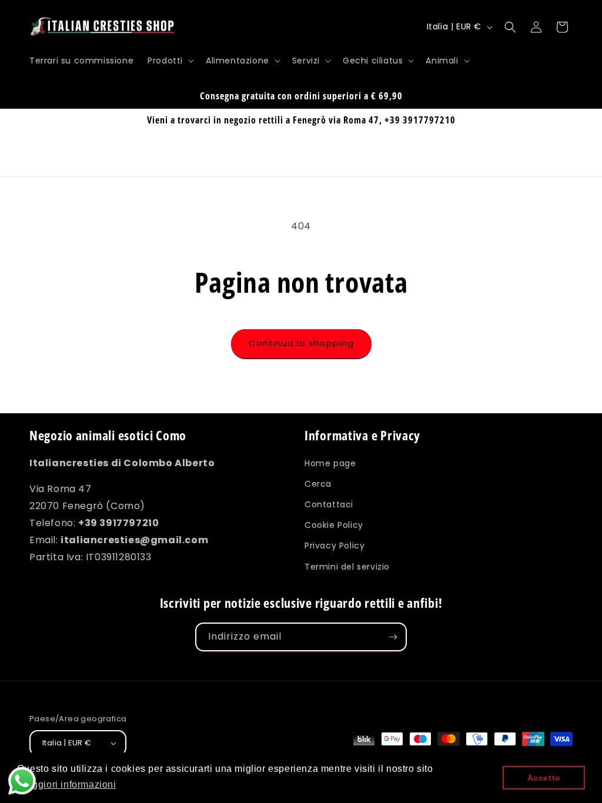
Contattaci (329, 504)
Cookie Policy (334, 525)
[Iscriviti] (393, 637)
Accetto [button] (544, 777)
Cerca (318, 484)
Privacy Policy (334, 545)
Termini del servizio (347, 567)
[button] (170, 60)
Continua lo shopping (301, 343)
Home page (330, 463)
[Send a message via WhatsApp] (22, 781)
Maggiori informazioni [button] (67, 784)
